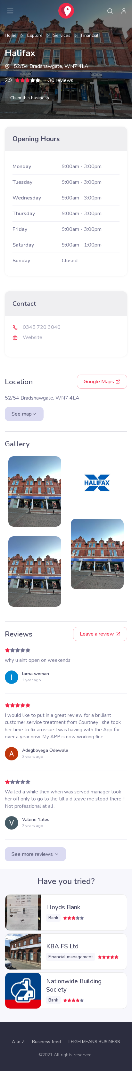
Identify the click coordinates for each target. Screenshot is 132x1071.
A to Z (18, 1042)
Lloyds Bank (63, 907)
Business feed (46, 1042)
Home (11, 35)
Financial (89, 35)
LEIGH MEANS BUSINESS (94, 1042)
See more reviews (33, 854)
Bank (53, 918)
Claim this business (29, 98)
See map (22, 414)
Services (61, 35)
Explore (35, 35)
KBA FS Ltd (62, 946)
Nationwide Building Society (74, 985)
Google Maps (99, 381)
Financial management (70, 957)
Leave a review (97, 633)
